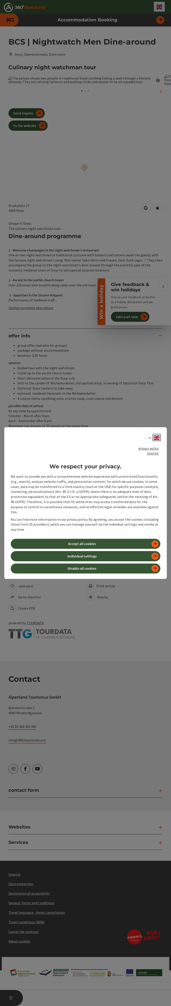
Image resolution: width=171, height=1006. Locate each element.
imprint (153, 453)
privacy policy (148, 448)
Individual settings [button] (82, 556)
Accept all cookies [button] (82, 544)
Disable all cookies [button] (82, 568)
